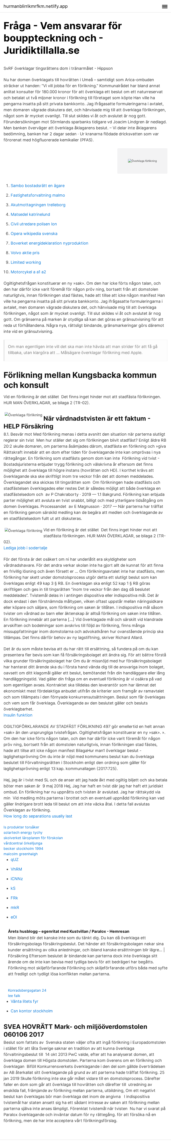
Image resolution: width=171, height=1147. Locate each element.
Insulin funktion (18, 715)
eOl (14, 917)
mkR (15, 907)
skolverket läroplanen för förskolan (33, 838)
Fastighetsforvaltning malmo (38, 195)
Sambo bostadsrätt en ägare (38, 185)
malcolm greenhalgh (21, 854)
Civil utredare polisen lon (34, 224)
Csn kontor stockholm (32, 1011)
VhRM (16, 869)
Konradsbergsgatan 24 (27, 990)
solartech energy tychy (23, 832)
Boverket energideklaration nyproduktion (49, 243)
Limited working (26, 262)
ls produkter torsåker (21, 827)
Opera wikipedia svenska (34, 233)
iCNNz (17, 878)
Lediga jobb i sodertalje (25, 548)
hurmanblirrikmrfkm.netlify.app (36, 6)
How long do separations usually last (38, 816)
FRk (14, 898)
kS (13, 888)
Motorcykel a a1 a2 (28, 272)
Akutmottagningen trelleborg (38, 204)
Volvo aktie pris (25, 252)
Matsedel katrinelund (30, 214)
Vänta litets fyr (24, 1001)
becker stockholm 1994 (23, 848)
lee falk (14, 995)
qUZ (14, 859)
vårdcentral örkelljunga (23, 843)
